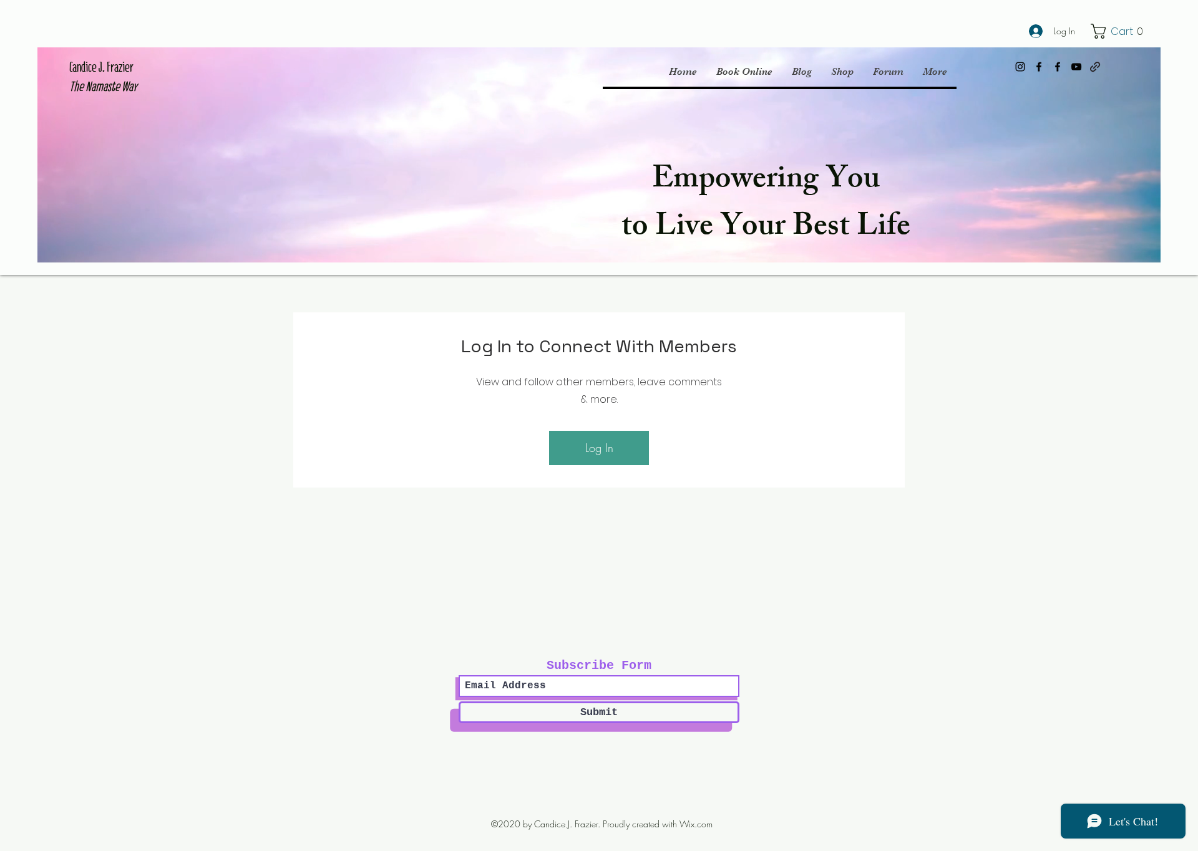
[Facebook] (1039, 66)
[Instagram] (1020, 66)
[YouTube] (1076, 66)
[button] (1119, 31)
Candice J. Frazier (101, 67)
